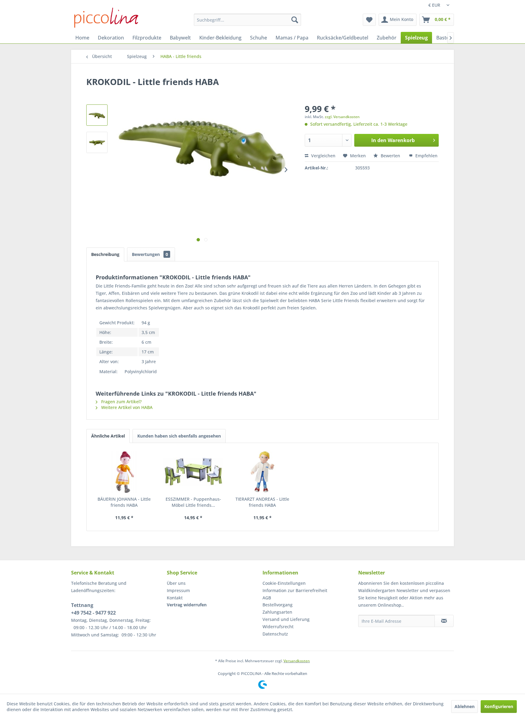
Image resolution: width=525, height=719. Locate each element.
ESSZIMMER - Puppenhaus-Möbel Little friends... (193, 502)
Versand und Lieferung (286, 619)
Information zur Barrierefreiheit (294, 590)
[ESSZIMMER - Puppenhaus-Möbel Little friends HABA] (193, 472)
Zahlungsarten (277, 612)
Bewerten (390, 155)
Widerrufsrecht (277, 626)
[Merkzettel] (369, 20)
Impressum (178, 590)
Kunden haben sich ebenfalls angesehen (179, 436)
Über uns (176, 583)
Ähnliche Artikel (108, 436)
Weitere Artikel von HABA (126, 407)
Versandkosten (296, 660)
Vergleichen (322, 155)
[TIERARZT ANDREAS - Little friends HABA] (262, 472)
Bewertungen (150, 254)
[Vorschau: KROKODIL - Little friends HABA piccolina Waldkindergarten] (97, 115)
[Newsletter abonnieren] (444, 621)
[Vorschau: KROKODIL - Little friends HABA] (97, 142)
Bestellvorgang (277, 605)
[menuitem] (247, 20)
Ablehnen (465, 706)
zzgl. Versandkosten (342, 116)
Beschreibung (105, 254)
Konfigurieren (498, 706)
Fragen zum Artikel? (121, 401)
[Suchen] (294, 20)
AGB (266, 598)
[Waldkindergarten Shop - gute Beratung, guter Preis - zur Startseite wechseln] (106, 18)
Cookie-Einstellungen (284, 583)
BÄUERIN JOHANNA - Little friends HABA (124, 502)
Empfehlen (425, 155)
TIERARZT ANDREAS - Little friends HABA (262, 502)
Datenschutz (275, 634)
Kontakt (175, 598)
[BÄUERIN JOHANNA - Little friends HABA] (124, 472)
